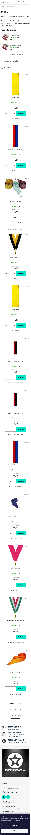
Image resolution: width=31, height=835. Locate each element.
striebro (15, 229)
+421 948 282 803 (11, 792)
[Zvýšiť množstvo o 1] (14, 113)
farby (10, 25)
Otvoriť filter (7, 68)
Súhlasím (15, 831)
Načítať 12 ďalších (15, 703)
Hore (16, 721)
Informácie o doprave (8, 811)
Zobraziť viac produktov (15, 54)
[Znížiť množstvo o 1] (6, 113)
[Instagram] (8, 797)
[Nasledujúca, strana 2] (15, 710)
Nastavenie (15, 825)
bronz (20, 229)
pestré (7, 25)
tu (21, 820)
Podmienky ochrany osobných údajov (12, 809)
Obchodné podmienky (8, 806)
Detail (15, 217)
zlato (9, 229)
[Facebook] (4, 797)
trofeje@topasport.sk (12, 788)
